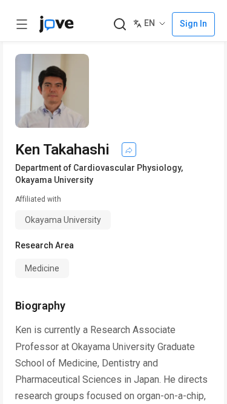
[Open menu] (21, 24)
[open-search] (119, 24)
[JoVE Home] (56, 24)
